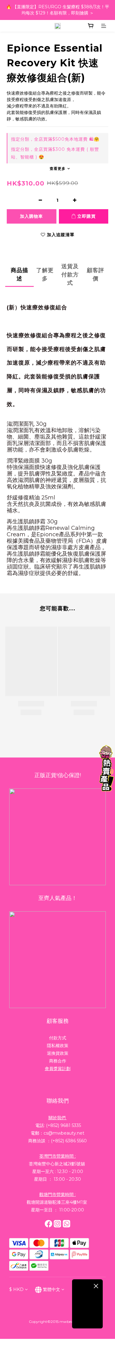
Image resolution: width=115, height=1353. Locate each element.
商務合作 (57, 1061)
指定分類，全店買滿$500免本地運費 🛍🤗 (55, 139)
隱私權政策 (57, 1045)
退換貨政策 (57, 1053)
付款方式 (57, 1038)
